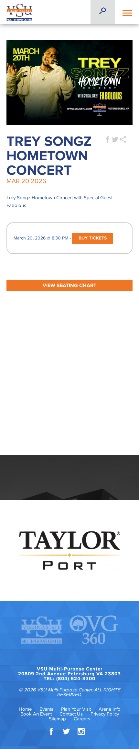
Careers (82, 718)
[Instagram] (81, 732)
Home (25, 709)
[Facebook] (51, 732)
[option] (69, 550)
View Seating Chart (69, 285)
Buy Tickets (93, 238)
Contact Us (71, 714)
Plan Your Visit (76, 709)
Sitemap (57, 718)
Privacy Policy (105, 714)
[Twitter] (66, 732)
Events (46, 709)
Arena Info (110, 709)
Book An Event (36, 714)
